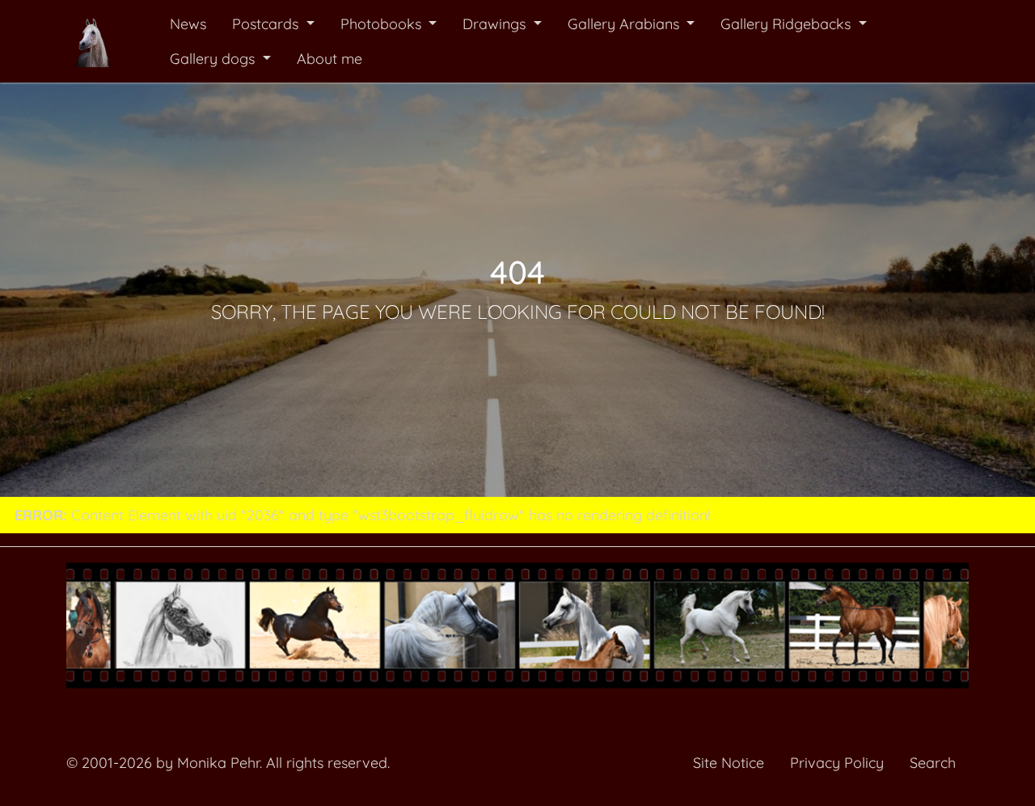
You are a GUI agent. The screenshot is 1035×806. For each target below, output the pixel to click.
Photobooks (382, 24)
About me (329, 58)
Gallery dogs (214, 58)
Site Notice (728, 762)
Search (933, 762)
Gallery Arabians (625, 24)
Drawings (496, 24)
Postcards (267, 24)
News (188, 24)
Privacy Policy (837, 762)
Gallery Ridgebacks (787, 24)
